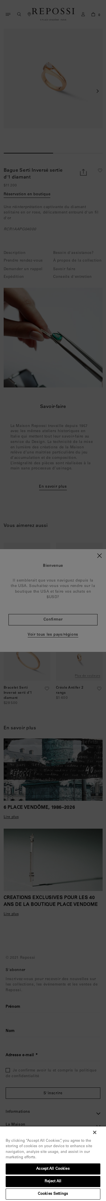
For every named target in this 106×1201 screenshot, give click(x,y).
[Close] (94, 1132)
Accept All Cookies (53, 1169)
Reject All (53, 1181)
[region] (53, 1163)
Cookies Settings (53, 1194)
